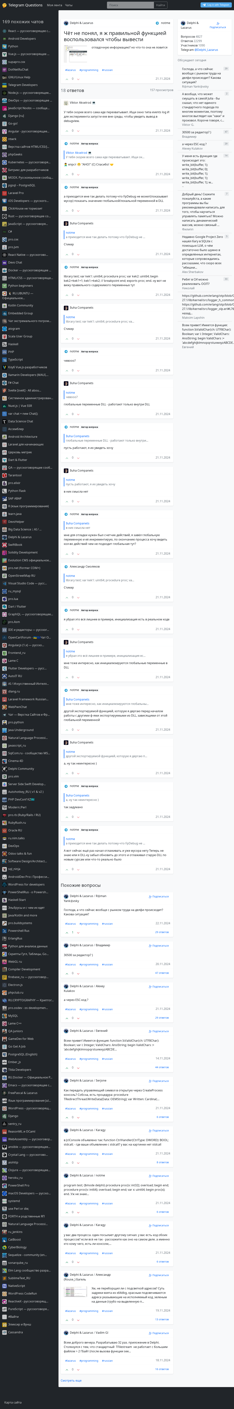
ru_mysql (14, 591)
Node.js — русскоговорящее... (29, 93)
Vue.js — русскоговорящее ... (28, 54)
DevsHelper (15, 522)
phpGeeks (14, 154)
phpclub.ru (15, 992)
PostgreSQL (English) (22, 1054)
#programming (89, 70)
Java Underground (20, 730)
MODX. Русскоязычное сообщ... (30, 178)
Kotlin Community (20, 305)
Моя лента (54, 5)
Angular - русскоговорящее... (28, 131)
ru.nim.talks (16, 838)
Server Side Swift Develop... (26, 784)
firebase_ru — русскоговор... (27, 977)
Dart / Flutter (16, 606)
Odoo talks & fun (19, 854)
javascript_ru (16, 745)
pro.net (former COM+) (23, 568)
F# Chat (13, 383)
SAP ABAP (14, 498)
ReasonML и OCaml (21, 1131)
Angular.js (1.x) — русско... (25, 645)
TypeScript (15, 359)
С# (9, 231)
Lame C (12, 661)
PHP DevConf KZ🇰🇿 (21, 799)
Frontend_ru (16, 653)
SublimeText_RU (18, 1278)
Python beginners (20, 286)
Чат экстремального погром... (29, 321)
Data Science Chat (20, 421)
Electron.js (15, 985)
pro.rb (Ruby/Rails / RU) (24, 815)
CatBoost (14, 1239)
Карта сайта (13, 1402)
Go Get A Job (16, 1046)
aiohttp (12, 1162)
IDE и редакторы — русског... (28, 630)
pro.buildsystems (19, 923)
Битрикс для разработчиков (27, 170)
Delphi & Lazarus (19, 537)
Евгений (101, 1031)
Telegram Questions (25, 5)
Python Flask (16, 491)
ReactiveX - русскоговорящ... (27, 1301)
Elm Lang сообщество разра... (29, 1270)
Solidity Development (22, 552)
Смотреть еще (71, 1380)
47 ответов (162, 973)
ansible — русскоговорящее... (28, 1147)
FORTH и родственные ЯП (26, 1216)
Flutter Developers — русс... (27, 668)
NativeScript (16, 1286)
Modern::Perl (16, 807)
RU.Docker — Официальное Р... (29, 1077)
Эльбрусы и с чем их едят (26, 908)
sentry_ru (14, 1124)
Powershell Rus (18, 931)
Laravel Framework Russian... (27, 699)
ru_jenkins (14, 1232)
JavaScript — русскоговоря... (27, 224)
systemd (13, 1201)
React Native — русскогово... (27, 255)
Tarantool (14, 475)
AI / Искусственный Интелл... (28, 684)
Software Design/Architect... (27, 861)
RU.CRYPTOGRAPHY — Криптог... (30, 1000)
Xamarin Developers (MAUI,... (27, 375)
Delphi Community (20, 769)
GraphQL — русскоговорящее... (30, 614)
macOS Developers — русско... (29, 1193)
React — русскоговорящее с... (28, 31)
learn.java (14, 514)
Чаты (68, 5)
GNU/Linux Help (18, 77)
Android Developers (21, 39)
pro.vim (13, 776)
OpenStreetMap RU (21, 576)
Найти (160, 5)
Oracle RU (14, 830)
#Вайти (13, 1317)
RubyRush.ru (16, 823)
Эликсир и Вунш (19, 1324)
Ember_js (14, 1062)
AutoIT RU (14, 676)
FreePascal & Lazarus (22, 1093)
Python (12, 46)
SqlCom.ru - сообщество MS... (28, 753)
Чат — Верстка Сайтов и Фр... (28, 715)
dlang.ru (13, 691)
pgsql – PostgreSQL (21, 185)
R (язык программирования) (28, 506)
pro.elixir (13, 483)
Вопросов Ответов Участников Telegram (193, 43)
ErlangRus (14, 938)
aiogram (13, 329)
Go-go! (12, 123)
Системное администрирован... (30, 398)
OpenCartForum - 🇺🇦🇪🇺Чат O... (29, 637)
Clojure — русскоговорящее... (28, 1170)
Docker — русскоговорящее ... (29, 270)
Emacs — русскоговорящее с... (29, 1085)
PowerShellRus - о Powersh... (27, 892)
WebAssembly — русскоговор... (29, 1139)
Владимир (103, 945)
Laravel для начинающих (25, 444)
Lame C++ (14, 1023)
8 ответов (163, 1162)
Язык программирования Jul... (29, 1101)
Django (12, 1116)
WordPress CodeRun (22, 1293)
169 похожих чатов (23, 21)
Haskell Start (16, 900)
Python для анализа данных (27, 946)
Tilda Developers (19, 1070)
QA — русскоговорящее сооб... (29, 468)
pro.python (15, 722)
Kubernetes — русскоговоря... (28, 162)
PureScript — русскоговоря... (28, 1309)
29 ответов (162, 932)
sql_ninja (13, 869)
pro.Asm (13, 622)
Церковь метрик (19, 452)
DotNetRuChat (17, 69)
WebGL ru (14, 962)
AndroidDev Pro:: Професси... (28, 877)
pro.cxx (12, 239)
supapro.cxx (16, 62)
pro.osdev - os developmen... (27, 1008)
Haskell (12, 344)
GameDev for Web (20, 1039)
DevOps (13, 846)
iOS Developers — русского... (28, 201)
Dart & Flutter (17, 460)
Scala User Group (19, 336)
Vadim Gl (102, 1333)
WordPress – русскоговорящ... (29, 1108)
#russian (107, 70)
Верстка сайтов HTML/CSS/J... (28, 147)
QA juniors (15, 1031)
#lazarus (70, 70)
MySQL (12, 1016)
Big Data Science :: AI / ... (24, 529)
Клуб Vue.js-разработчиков (27, 367)
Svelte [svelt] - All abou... (24, 390)
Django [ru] (15, 116)
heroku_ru (15, 1178)
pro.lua (12, 599)
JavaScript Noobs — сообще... (28, 108)
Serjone (101, 1080)
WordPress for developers (26, 884)
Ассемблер (15, 429)
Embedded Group (20, 313)
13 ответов (162, 1319)
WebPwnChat (17, 707)
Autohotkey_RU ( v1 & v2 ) (25, 792)
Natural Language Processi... (27, 738)
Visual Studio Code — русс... (27, 583)
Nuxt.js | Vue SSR (19, 406)
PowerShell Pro (18, 1185)
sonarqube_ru (17, 1263)
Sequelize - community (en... (27, 1255)
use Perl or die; (18, 1209)
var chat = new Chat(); (22, 414)
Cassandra (15, 1332)
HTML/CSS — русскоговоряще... (30, 278)
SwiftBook (14, 545)
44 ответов (162, 1067)
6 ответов (163, 1117)
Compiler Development (23, 969)
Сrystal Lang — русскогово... (27, 1155)
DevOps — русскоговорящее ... (29, 100)
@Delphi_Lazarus (206, 50)
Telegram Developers (22, 85)
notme (100, 1175)
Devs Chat (14, 262)
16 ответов (162, 1369)
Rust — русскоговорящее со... (29, 216)
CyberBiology (17, 1247)
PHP (10, 352)
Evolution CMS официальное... (29, 560)
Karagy (100, 1130)
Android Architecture (22, 437)
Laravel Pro (15, 193)
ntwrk (11, 139)
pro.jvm (13, 247)
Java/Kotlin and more (22, 915)
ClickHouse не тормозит (24, 208)
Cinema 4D (15, 761)
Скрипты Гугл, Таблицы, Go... (28, 954)
